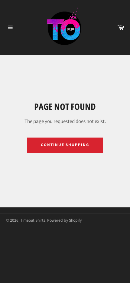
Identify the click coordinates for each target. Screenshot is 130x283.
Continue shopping (65, 145)
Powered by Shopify (64, 220)
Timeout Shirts (32, 220)
